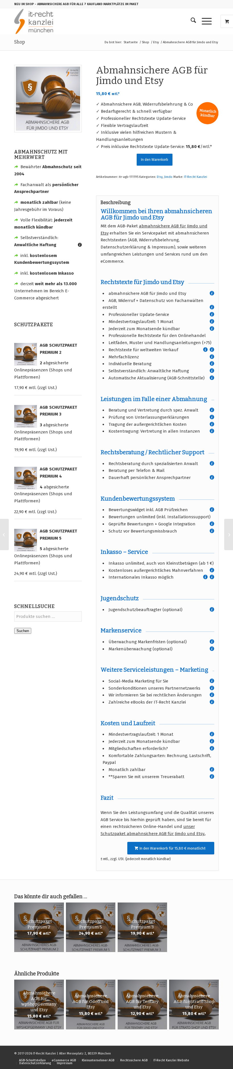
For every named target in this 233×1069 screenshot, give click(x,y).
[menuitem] (190, 21)
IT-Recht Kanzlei (195, 177)
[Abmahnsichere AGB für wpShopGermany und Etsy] (4, 534)
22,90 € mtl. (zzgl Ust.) (35, 511)
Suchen (22, 631)
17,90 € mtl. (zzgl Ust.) (35, 387)
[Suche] (190, 21)
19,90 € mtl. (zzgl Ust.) (35, 449)
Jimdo (168, 177)
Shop (19, 42)
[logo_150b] (35, 21)
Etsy (160, 177)
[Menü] (204, 21)
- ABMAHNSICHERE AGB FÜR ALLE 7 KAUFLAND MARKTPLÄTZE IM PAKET (86, 4)
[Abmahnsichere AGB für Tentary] (228, 534)
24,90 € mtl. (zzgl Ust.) (35, 573)
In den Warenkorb (154, 160)
